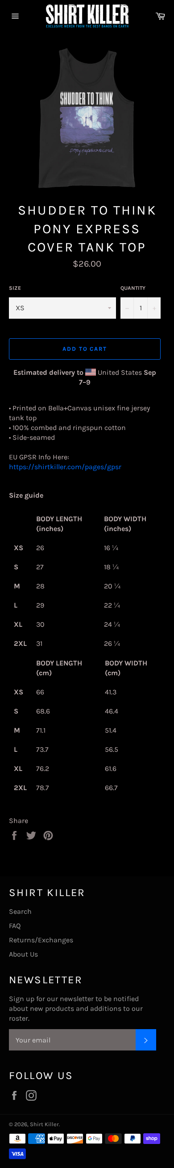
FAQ (15, 925)
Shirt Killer (44, 1124)
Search (20, 911)
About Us (23, 954)
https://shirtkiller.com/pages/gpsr (65, 466)
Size (15, 288)
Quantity (132, 288)
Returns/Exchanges (41, 940)
